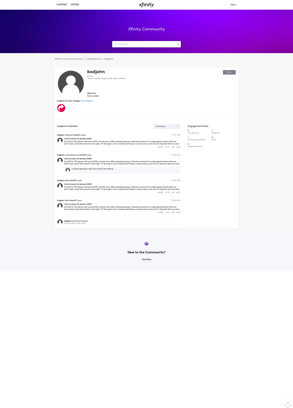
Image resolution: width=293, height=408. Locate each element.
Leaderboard (93, 59)
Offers (75, 5)
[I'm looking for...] (178, 44)
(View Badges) (86, 101)
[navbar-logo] (146, 5)
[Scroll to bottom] (288, 403)
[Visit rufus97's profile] (60, 140)
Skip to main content (9, 2)
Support (62, 5)
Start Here (146, 259)
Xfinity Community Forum (69, 59)
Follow (229, 72)
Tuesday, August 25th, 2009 (74, 223)
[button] (160, 147)
